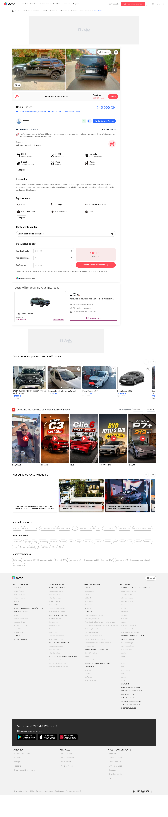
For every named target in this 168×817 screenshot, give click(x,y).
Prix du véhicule (22, 251)
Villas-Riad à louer (54, 625)
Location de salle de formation (94, 660)
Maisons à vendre (54, 594)
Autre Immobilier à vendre (57, 612)
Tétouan (47, 547)
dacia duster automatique (142, 528)
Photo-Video (124, 618)
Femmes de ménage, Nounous (94, 615)
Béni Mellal (88, 542)
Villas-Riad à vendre (55, 598)
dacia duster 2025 (86, 528)
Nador (71, 542)
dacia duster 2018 (30, 560)
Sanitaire (123, 680)
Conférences (88, 677)
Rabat (34, 542)
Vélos (16, 605)
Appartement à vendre (56, 591)
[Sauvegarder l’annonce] (116, 52)
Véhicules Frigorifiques (20, 625)
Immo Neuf (18, 758)
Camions (16, 615)
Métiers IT (88, 598)
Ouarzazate (25, 547)
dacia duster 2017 (76, 560)
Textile (122, 663)
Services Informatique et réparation (95, 639)
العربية (158, 4)
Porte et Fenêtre (125, 670)
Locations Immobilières (58, 615)
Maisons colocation (55, 649)
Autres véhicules (20, 639)
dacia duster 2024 (30, 528)
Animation (88, 670)
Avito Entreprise (67, 766)
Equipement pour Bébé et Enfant (133, 636)
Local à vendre (53, 605)
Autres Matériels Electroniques (130, 632)
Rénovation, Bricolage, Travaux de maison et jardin (100, 622)
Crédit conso (57, 4)
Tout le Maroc (26, 11)
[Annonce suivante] (153, 362)
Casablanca (17, 542)
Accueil (17, 11)
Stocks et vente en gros (130, 704)
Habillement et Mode (129, 694)
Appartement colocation (56, 646)
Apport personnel (23, 258)
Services (88, 612)
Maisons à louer (54, 622)
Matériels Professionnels (131, 701)
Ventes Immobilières (57, 588)
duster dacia (17, 560)
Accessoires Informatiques (128, 629)
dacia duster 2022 (91, 560)
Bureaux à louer (54, 629)
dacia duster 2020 (45, 560)
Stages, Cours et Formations (96, 649)
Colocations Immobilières (59, 643)
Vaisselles (123, 653)
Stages (87, 656)
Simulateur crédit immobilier (24, 770)
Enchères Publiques (128, 708)
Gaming (123, 605)
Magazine (76, 4)
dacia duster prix (124, 528)
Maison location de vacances (57, 663)
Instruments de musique (130, 687)
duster (98, 528)
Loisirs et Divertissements (131, 691)
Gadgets (123, 608)
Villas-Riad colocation (55, 653)
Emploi (87, 588)
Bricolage (123, 677)
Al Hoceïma (43, 542)
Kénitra (122, 542)
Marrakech (36, 11)
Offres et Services (115, 766)
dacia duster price (109, 528)
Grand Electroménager (127, 646)
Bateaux (17, 636)
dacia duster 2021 (107, 560)
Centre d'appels (89, 591)
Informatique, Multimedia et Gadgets (135, 588)
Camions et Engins (21, 612)
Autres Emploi (89, 608)
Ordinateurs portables (127, 598)
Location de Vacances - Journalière (63, 656)
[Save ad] (43, 369)
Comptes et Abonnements (128, 625)
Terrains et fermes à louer (56, 636)
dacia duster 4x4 (64, 528)
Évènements (89, 667)
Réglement (59, 791)
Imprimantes (124, 612)
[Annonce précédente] (146, 362)
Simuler (113, 96)
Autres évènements (90, 680)
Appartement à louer (55, 618)
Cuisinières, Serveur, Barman (93, 629)
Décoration (124, 660)
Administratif (89, 601)
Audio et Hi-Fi (125, 622)
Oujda (130, 542)
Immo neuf (33, 4)
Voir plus (21, 170)
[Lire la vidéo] (25, 438)
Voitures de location (19, 594)
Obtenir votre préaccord (94, 265)
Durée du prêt (21, 265)
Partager (105, 52)
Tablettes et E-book (126, 594)
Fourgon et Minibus (19, 622)
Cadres (87, 594)
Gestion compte (115, 762)
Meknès (63, 542)
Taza (39, 547)
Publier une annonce (134, 4)
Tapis (122, 667)
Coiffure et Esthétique (91, 632)
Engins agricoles (18, 632)
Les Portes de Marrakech (49, 11)
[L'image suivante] (114, 70)
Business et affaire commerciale (97, 663)
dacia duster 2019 (61, 560)
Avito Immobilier (67, 758)
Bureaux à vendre (54, 601)
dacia (75, 528)
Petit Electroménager (127, 643)
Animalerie (125, 684)
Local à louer (53, 632)
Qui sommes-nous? (73, 791)
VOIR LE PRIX (95, 318)
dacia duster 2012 (122, 560)
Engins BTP (17, 629)
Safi (33, 547)
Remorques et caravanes (21, 618)
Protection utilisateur (44, 791)
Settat (55, 547)
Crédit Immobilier (45, 4)
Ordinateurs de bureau (127, 601)
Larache (15, 547)
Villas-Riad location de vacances (58, 667)
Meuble (123, 656)
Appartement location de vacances (59, 660)
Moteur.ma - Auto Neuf (22, 753)
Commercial (88, 605)
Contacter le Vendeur (106, 121)
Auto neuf (24, 4)
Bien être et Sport (128, 698)
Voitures (74, 11)
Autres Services (89, 646)
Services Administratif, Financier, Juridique (98, 643)
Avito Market (66, 762)
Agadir (26, 542)
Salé (61, 547)
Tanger (78, 542)
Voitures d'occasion (85, 11)
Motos (16, 601)
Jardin (122, 673)
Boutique (112, 770)
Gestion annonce (115, 758)
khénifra (138, 542)
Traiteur (87, 673)
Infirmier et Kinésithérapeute (93, 636)
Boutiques (67, 4)
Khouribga (147, 542)
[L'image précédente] (17, 70)
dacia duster (17, 528)
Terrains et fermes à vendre (57, 608)
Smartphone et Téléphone (128, 591)
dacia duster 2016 (19, 565)
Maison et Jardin (127, 639)
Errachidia (107, 542)
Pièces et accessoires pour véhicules (28, 608)
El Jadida (98, 542)
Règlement (113, 753)
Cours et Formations (91, 653)
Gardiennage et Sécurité (92, 618)
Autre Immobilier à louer (56, 639)
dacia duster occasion (47, 528)
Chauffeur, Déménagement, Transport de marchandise (101, 625)
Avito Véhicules (64, 11)
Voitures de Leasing (19, 598)
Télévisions (124, 615)
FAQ (110, 778)
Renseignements (115, 774)
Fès (115, 542)
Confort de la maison (127, 649)
